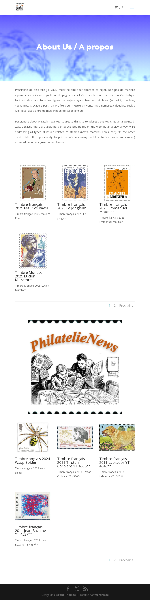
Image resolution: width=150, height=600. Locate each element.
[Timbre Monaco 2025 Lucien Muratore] (33, 268)
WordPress (101, 595)
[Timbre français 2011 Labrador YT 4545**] (117, 454)
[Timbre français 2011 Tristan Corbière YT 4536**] (75, 454)
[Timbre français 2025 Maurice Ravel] (33, 200)
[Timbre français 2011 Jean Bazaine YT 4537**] (33, 522)
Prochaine (126, 305)
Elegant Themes (65, 595)
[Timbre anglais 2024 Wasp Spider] (33, 454)
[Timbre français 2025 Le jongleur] (75, 200)
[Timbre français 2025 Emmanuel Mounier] (117, 200)
